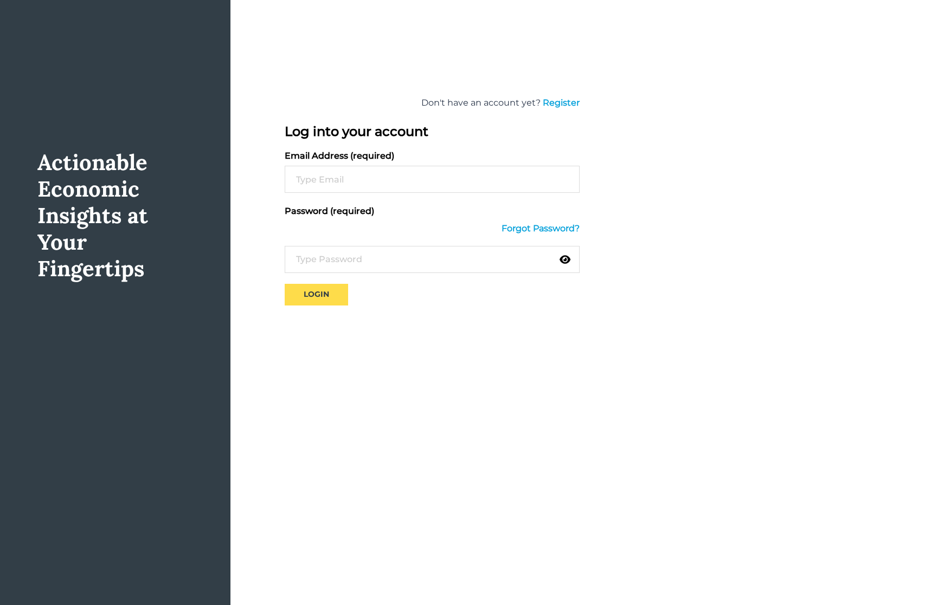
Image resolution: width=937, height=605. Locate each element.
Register (561, 102)
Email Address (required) (339, 156)
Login (316, 294)
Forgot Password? (541, 228)
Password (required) (329, 211)
